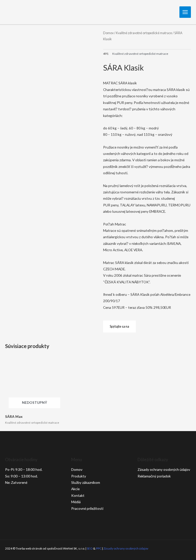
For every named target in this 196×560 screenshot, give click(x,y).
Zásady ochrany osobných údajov (164, 469)
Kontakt (77, 495)
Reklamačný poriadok (154, 476)
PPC (99, 548)
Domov (108, 33)
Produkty (78, 476)
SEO (90, 548)
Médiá (76, 502)
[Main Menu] (185, 12)
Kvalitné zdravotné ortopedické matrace (144, 33)
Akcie (75, 489)
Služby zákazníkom (85, 482)
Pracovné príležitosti (87, 508)
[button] (119, 326)
